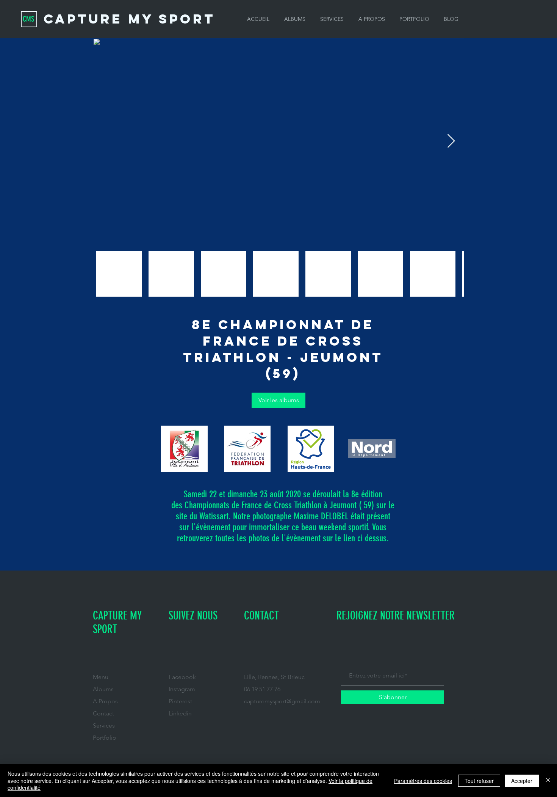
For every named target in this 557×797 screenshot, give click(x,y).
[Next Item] (451, 141)
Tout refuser (479, 780)
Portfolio (104, 737)
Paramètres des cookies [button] (423, 780)
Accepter (521, 780)
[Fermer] (547, 780)
